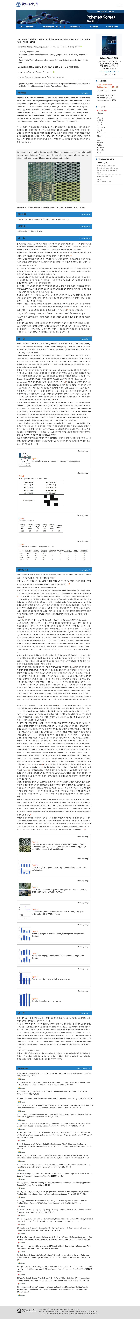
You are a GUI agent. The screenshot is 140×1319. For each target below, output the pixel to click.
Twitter (99, 145)
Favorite (100, 142)
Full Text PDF (102, 110)
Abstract (100, 113)
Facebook (100, 147)
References (101, 132)
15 (47, 313)
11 (24, 313)
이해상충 (100, 120)
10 (69, 309)
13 (45, 313)
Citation (100, 140)
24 (30, 814)
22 (54, 577)
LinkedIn (100, 150)
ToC (98, 115)
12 (26, 313)
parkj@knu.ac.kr (107, 176)
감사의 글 (100, 118)
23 (69, 584)
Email (99, 152)
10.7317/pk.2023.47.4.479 (106, 90)
